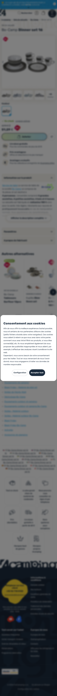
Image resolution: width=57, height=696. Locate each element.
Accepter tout (37, 373)
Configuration (20, 373)
